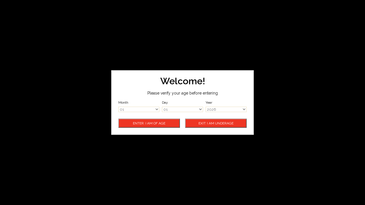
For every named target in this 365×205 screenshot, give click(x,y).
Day (165, 102)
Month (123, 102)
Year (209, 102)
